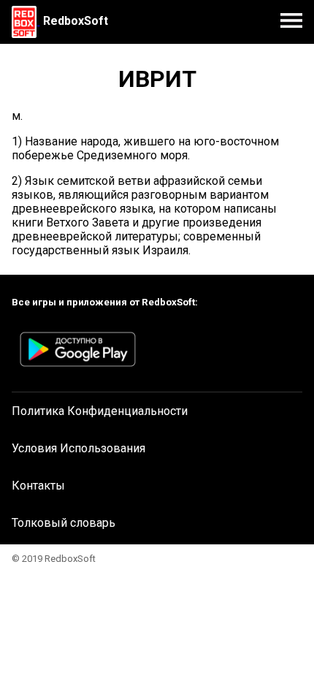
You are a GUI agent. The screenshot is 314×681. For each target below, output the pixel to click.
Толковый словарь (63, 523)
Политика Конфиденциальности (100, 411)
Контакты (38, 485)
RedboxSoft (75, 21)
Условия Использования (78, 448)
